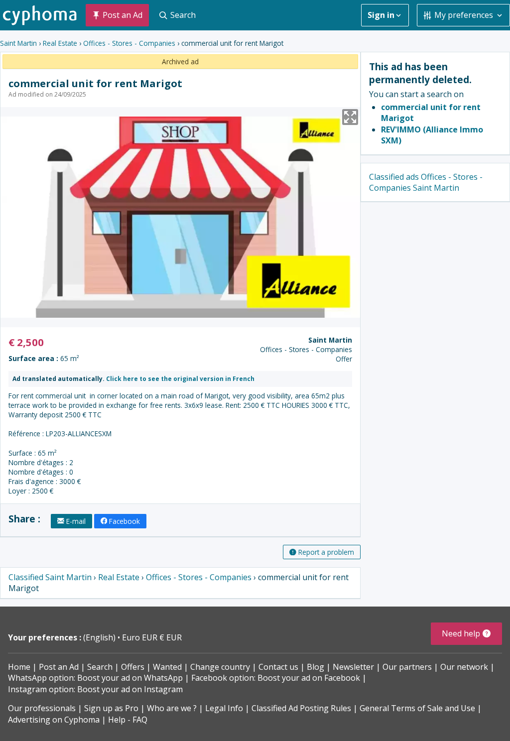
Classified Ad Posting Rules (301, 708)
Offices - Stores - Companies (129, 43)
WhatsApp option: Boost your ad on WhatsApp (95, 677)
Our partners (407, 666)
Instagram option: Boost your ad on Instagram (95, 689)
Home (19, 666)
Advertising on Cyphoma (54, 719)
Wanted (167, 666)
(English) (100, 637)
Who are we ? (172, 708)
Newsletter (353, 666)
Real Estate (60, 43)
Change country (220, 666)
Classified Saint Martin (50, 577)
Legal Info (224, 708)
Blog (315, 666)
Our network (464, 666)
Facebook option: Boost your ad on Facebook (275, 677)
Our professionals (42, 708)
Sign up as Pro (111, 708)
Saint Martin (18, 43)
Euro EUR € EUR (152, 637)
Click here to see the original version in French (180, 378)
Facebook (124, 521)
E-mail (76, 521)
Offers (132, 666)
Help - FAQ (127, 719)
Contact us (278, 666)
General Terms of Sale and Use (417, 708)
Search (100, 666)
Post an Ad (59, 666)
